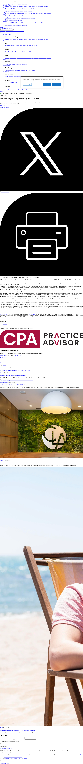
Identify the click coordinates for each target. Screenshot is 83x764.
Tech (4, 12)
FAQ (47, 755)
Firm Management (6, 17)
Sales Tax (22, 8)
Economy (2, 372)
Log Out (25, 4)
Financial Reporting (17, 6)
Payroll (4, 10)
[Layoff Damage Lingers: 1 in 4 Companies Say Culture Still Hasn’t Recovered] (16, 380)
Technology (7, 13)
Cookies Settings (27, 84)
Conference (5, 24)
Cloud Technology (28, 13)
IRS (14, 8)
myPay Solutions (32, 314)
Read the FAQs (3, 357)
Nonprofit (23, 6)
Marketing (18, 18)
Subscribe (2, 362)
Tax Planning (34, 8)
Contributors (41, 22)
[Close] (61, 78)
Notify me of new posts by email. (8, 744)
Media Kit (31, 755)
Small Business (28, 6)
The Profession (6, 19)
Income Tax (10, 8)
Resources (5, 21)
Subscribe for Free (14, 4)
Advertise (27, 755)
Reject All (47, 84)
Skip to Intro (2, 27)
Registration (15, 25)
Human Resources (16, 11)
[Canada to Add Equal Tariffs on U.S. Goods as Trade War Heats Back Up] (15, 370)
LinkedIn (7, 763)
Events (14, 22)
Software (49, 13)
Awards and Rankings (17, 20)
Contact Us (17, 755)
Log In (8, 4)
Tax (3, 7)
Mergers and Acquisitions (26, 18)
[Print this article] (41, 275)
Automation (21, 13)
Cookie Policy (42, 755)
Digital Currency (35, 13)
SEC (47, 6)
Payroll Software (23, 11)
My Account (20, 4)
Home (4, 3)
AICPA (14, 18)
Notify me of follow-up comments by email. (11, 741)
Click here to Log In (18, 355)
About (13, 755)
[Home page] (6, 28)
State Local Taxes (27, 8)
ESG (11, 6)
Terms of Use (36, 755)
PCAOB (44, 6)
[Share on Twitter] (41, 190)
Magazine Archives (13, 757)
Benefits (10, 11)
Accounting (7, 6)
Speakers (20, 25)
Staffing (33, 18)
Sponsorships (24, 25)
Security (45, 13)
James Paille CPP (4, 314)
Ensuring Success (9, 25)
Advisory (4, 14)
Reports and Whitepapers (21, 22)
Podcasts (29, 22)
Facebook (2, 763)
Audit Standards (38, 6)
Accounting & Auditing (7, 5)
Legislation (17, 8)
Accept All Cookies (56, 84)
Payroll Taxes (29, 11)
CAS (10, 15)
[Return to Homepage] (6, 748)
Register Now (3, 355)
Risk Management (23, 15)
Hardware (41, 13)
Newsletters (6, 757)
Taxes (6, 8)
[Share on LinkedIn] (4, 107)
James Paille (2, 105)
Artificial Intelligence (14, 13)
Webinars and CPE (9, 22)
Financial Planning (16, 15)
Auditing (33, 6)
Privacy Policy (78, 754)
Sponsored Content (35, 22)
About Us (5, 4)
